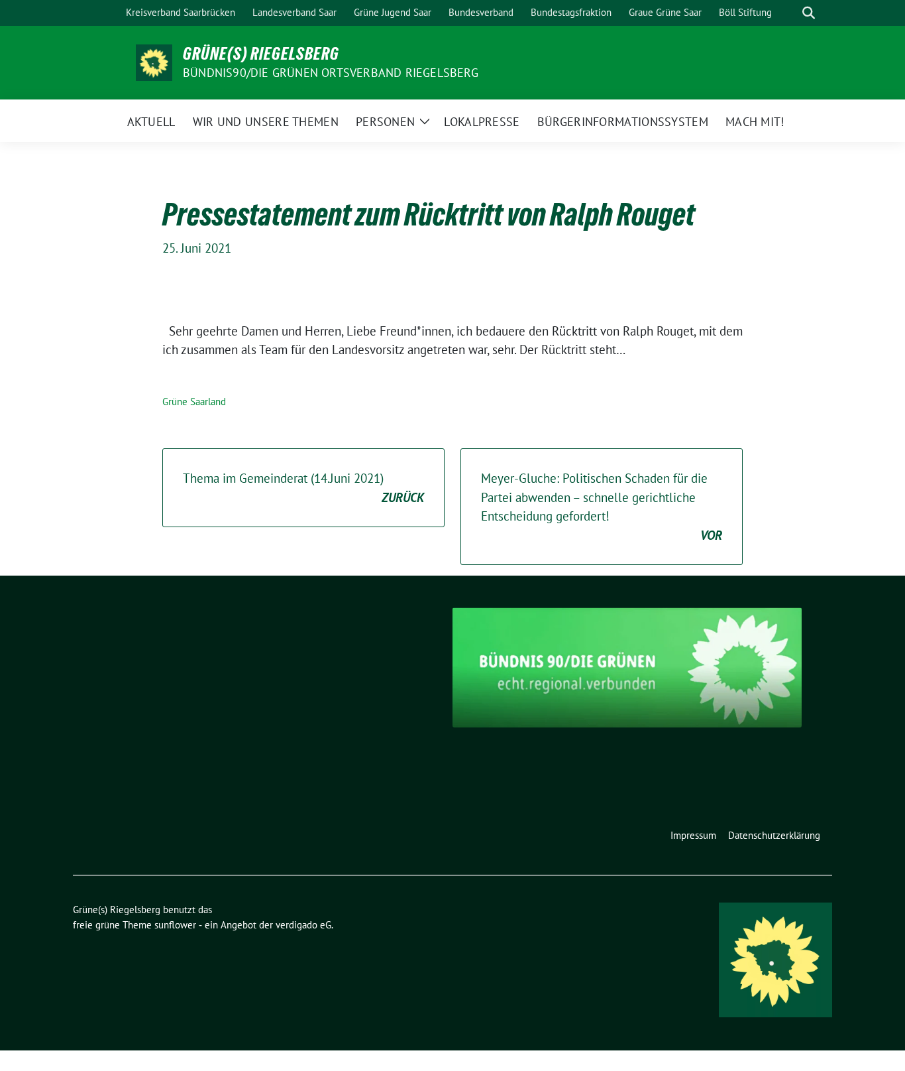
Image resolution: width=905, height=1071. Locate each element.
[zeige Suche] (809, 13)
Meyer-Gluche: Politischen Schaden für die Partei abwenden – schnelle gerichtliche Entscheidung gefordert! (601, 506)
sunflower (175, 924)
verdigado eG (303, 924)
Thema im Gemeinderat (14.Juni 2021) (303, 487)
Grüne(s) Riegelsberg (261, 54)
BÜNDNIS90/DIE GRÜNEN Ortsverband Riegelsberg (330, 72)
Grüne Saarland (194, 401)
